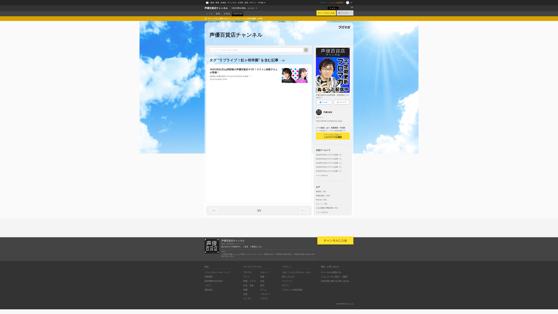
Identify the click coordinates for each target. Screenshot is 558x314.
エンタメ (250, 8)
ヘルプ (208, 285)
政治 (262, 285)
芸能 (262, 276)
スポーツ (264, 272)
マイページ (287, 281)
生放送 (223, 2)
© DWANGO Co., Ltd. (344, 304)
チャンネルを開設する (331, 272)
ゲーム (263, 289)
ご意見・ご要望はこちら (252, 247)
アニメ (246, 276)
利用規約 (209, 276)
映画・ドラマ (249, 281)
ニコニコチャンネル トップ (217, 272)
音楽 (245, 294)
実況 (246, 2)
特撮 (245, 289)
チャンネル (232, 2)
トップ (209, 14)
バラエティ (265, 294)
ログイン (323, 2)
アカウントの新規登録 (292, 289)
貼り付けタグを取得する (231, 247)
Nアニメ (253, 2)
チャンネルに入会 (326, 13)
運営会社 (209, 289)
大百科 (240, 2)
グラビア (264, 298)
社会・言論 (248, 285)
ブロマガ (238, 14)
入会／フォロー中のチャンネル (296, 272)
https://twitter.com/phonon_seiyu (329, 121)
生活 (262, 281)
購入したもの (288, 276)
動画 (212, 2)
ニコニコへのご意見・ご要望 (334, 276)
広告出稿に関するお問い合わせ (335, 281)
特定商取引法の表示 (214, 281)
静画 (217, 2)
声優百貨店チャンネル (216, 8)
